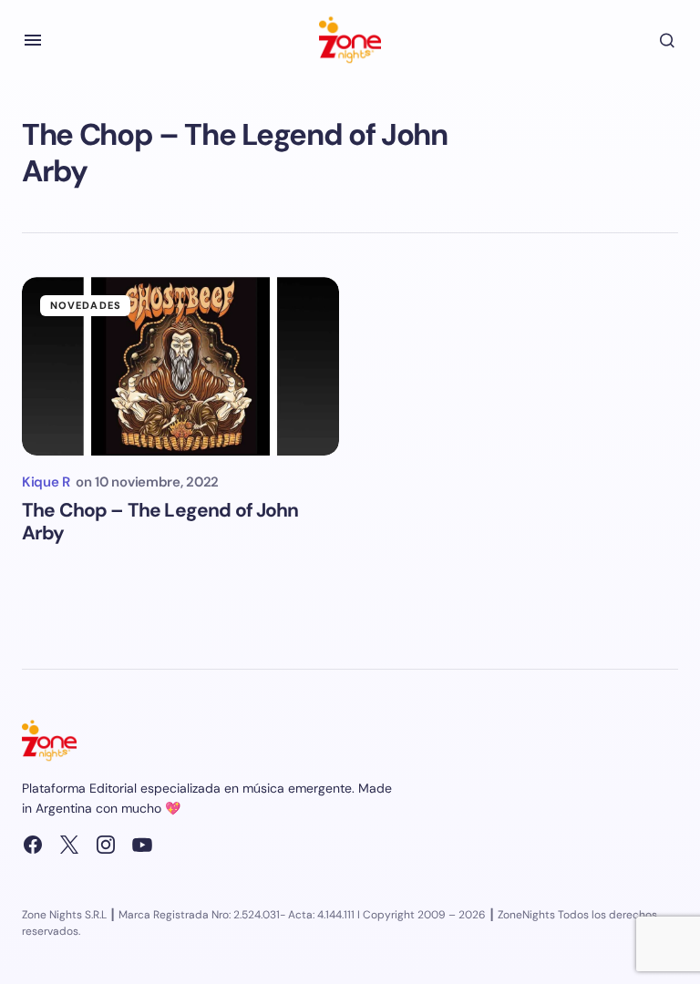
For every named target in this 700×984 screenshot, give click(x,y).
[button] (33, 40)
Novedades (85, 305)
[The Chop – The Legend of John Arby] (180, 366)
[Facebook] (33, 844)
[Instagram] (106, 844)
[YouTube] (142, 844)
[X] (69, 844)
